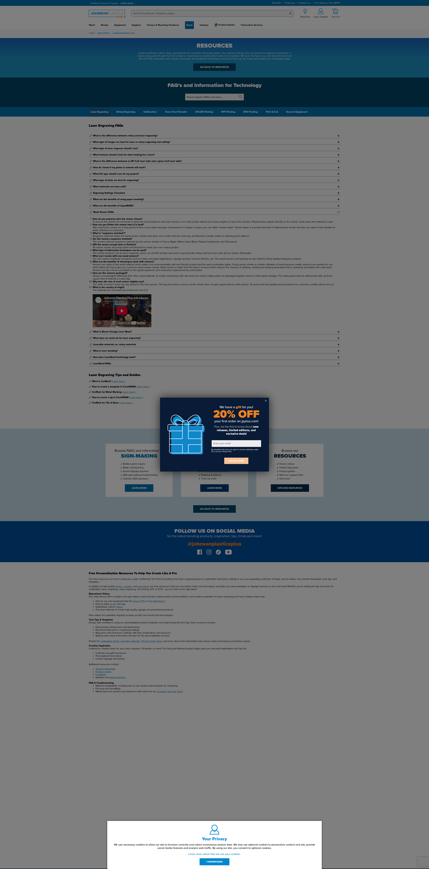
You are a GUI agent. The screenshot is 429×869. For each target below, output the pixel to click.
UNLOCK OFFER (236, 461)
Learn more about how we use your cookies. (214, 854)
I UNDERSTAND (214, 861)
